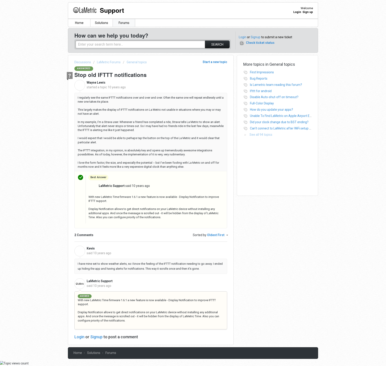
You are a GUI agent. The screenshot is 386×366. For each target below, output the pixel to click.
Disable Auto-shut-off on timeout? (274, 97)
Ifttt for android (261, 91)
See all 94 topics (261, 134)
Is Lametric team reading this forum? (276, 85)
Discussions (82, 62)
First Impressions (262, 72)
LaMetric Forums (109, 62)
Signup (255, 37)
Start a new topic (215, 62)
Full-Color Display (262, 103)
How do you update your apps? (271, 109)
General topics (137, 62)
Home (79, 23)
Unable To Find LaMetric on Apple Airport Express (284, 116)
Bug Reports (258, 78)
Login (242, 37)
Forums (124, 23)
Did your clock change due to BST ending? (279, 122)
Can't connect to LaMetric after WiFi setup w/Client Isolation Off (294, 128)
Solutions (101, 23)
